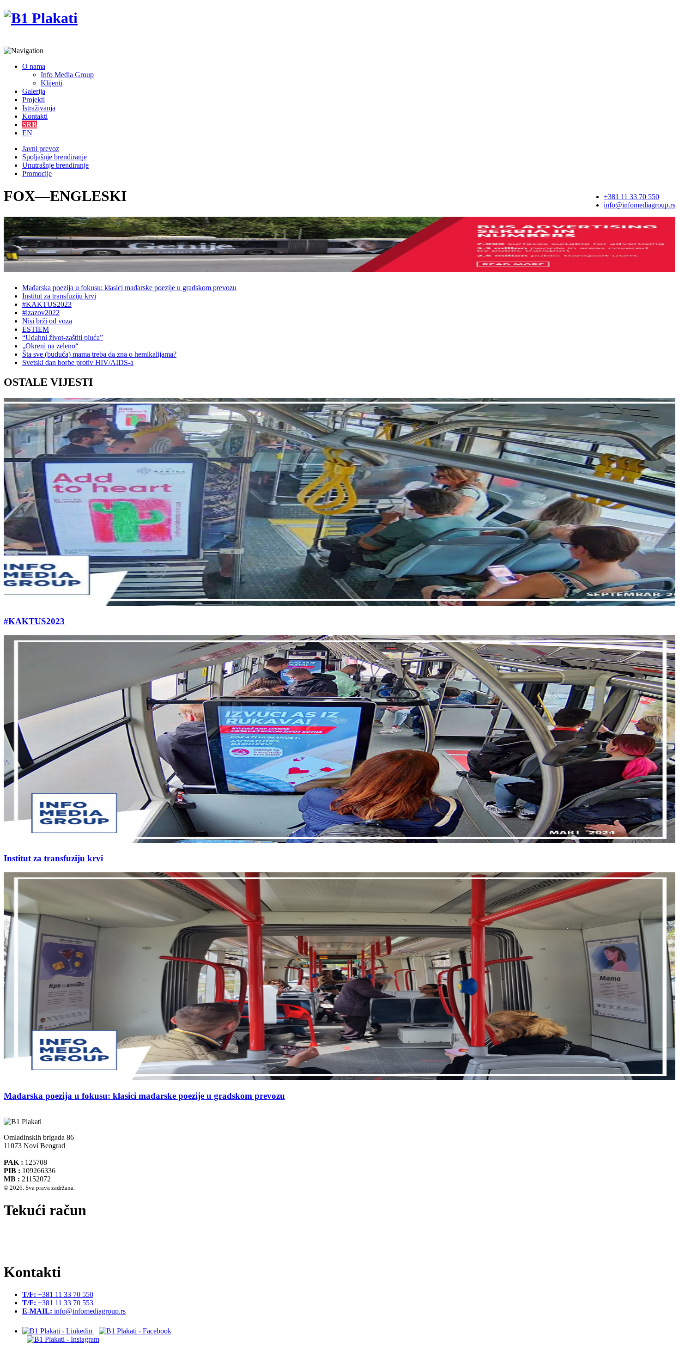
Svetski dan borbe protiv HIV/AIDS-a (77, 362)
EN (27, 133)
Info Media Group (67, 75)
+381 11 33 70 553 (57, 1303)
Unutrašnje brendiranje (55, 165)
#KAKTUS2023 (47, 304)
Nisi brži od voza (47, 321)
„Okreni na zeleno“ (50, 346)
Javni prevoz (40, 148)
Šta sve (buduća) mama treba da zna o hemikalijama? (99, 354)
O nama (33, 66)
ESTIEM (35, 329)
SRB (29, 124)
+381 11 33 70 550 (631, 197)
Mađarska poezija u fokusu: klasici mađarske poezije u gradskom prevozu (129, 288)
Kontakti (35, 116)
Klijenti (51, 83)
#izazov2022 (41, 312)
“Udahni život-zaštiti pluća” (62, 337)
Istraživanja (38, 108)
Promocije (37, 173)
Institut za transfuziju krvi (59, 296)
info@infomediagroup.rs (639, 205)
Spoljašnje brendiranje (54, 157)
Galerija (33, 91)
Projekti (33, 99)
